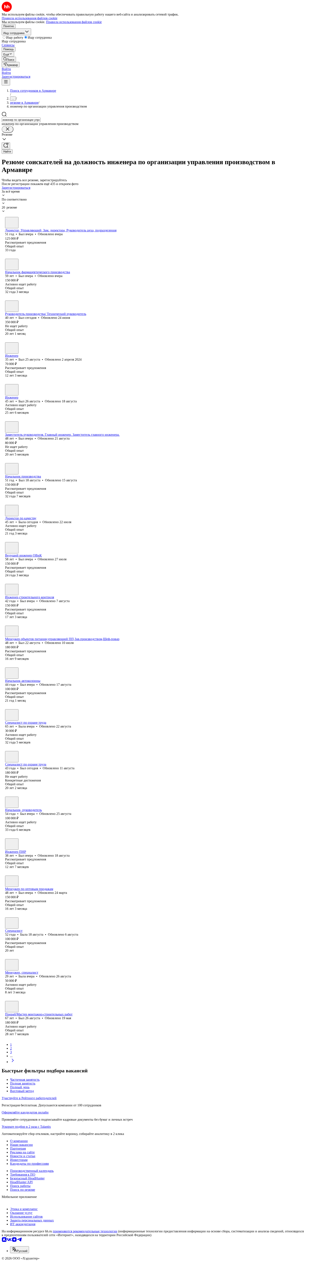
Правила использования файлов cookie (74, 22)
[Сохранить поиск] (6, 145)
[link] (9, 59)
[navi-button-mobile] (6, 82)
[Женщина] (11, 510)
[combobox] (21, 120)
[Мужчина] (11, 222)
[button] (6, 69)
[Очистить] (7, 129)
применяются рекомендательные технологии (85, 1231)
